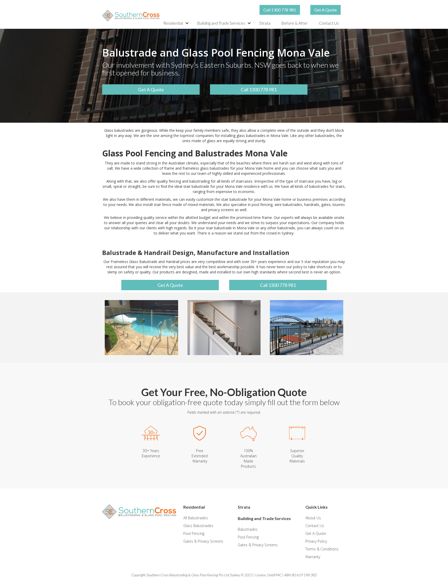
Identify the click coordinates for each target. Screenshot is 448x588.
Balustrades (248, 529)
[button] (176, 23)
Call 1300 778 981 (279, 9)
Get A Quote (325, 9)
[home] (130, 15)
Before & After (294, 22)
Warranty (312, 556)
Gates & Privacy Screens (203, 541)
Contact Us (329, 22)
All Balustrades (195, 517)
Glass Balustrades (198, 525)
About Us (313, 517)
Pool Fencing (193, 533)
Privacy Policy (316, 541)
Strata (264, 22)
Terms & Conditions (322, 549)
